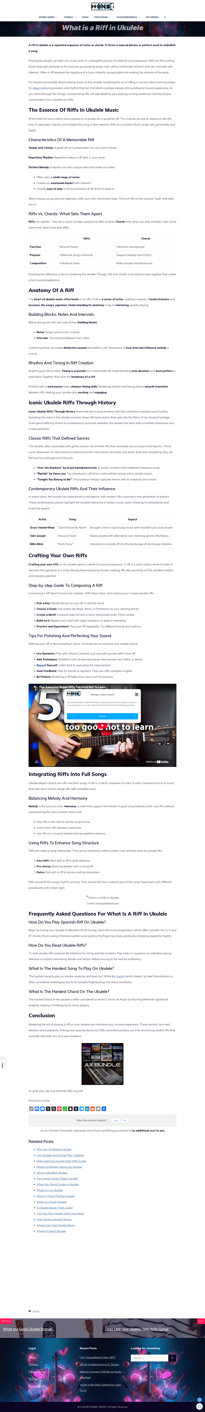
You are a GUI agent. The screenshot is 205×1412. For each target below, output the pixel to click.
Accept (102, 716)
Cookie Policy (37, 1371)
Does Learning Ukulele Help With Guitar (137, 1329)
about (36, 88)
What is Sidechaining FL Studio (99, 1364)
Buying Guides (47, 17)
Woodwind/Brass (126, 17)
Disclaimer (35, 1378)
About (32, 1357)
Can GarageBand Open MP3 (97, 1357)
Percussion (101, 17)
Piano (85, 17)
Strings (68, 17)
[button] (136, 694)
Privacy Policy (37, 1386)
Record (41, 665)
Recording (152, 17)
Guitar (120, 976)
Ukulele (36, 1311)
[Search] (172, 1358)
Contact (33, 1364)
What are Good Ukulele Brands (27, 1329)
